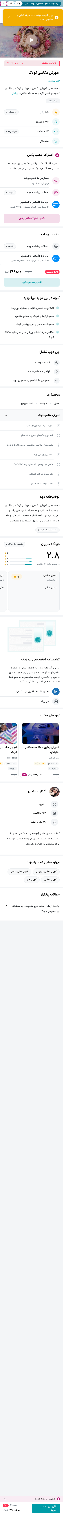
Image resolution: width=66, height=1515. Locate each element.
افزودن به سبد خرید (32, 282)
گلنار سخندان (37, 791)
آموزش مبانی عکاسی (19, 871)
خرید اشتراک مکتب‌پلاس (32, 218)
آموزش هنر (31, 879)
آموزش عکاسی (50, 879)
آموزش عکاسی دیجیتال (46, 871)
